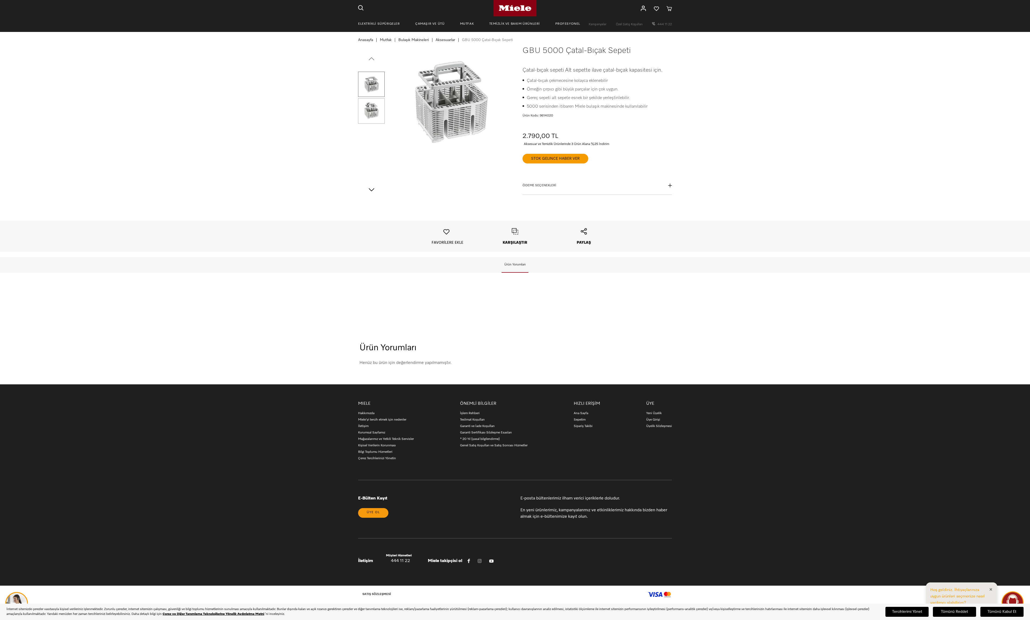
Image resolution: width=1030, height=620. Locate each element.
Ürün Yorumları (515, 264)
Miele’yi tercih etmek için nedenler (382, 419)
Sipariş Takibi (583, 426)
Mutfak (386, 40)
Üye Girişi (653, 419)
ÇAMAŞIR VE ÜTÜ (429, 23)
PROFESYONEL (567, 23)
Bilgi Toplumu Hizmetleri (375, 452)
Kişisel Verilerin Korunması (377, 445)
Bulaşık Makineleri (413, 40)
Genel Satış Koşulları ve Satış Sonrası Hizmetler (494, 445)
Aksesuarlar (445, 40)
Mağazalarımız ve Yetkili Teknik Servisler (386, 439)
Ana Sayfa (581, 413)
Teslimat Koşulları (472, 419)
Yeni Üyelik (654, 413)
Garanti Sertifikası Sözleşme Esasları (486, 432)
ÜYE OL (373, 512)
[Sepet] (669, 8)
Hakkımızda (366, 413)
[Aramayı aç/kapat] (360, 8)
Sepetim (580, 419)
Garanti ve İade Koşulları (477, 426)
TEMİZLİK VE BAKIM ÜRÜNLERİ (514, 23)
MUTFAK (467, 23)
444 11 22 (664, 24)
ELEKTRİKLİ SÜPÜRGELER (379, 23)
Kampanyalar (598, 24)
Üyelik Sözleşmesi (659, 426)
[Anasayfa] (515, 8)
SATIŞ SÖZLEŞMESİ (376, 594)
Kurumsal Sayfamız (371, 432)
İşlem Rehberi (470, 413)
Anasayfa (365, 40)
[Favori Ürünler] (656, 8)
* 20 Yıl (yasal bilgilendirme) (480, 439)
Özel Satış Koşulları (629, 24)
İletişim (363, 426)
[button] (371, 84)
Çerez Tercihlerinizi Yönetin (377, 458)
